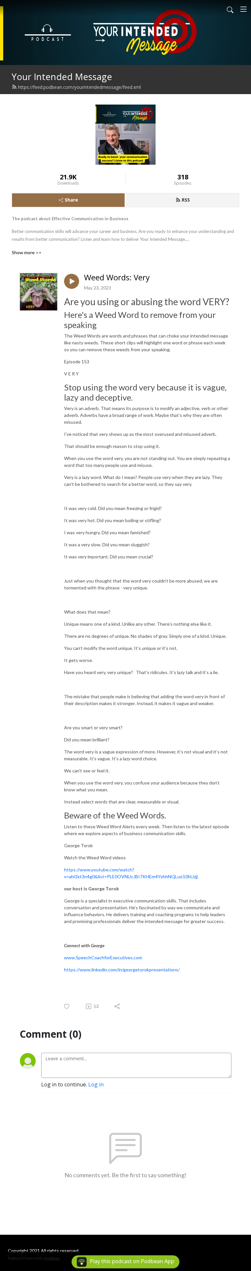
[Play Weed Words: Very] (71, 281)
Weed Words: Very (117, 277)
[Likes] (67, 1006)
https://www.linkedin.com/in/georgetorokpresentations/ (122, 969)
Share (71, 200)
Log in (96, 1084)
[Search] (230, 9)
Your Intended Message (62, 77)
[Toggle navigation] (243, 9)
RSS (186, 200)
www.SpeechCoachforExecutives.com (103, 957)
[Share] (117, 1006)
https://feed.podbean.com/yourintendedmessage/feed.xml (79, 87)
